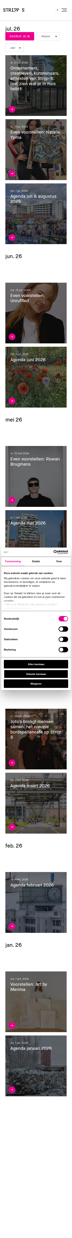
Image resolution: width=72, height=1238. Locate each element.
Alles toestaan (36, 664)
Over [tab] (59, 561)
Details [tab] (36, 561)
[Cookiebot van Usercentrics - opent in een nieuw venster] (53, 552)
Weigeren (36, 683)
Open (57, 10)
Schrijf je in (20, 36)
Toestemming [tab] (13, 561)
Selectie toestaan (36, 673)
